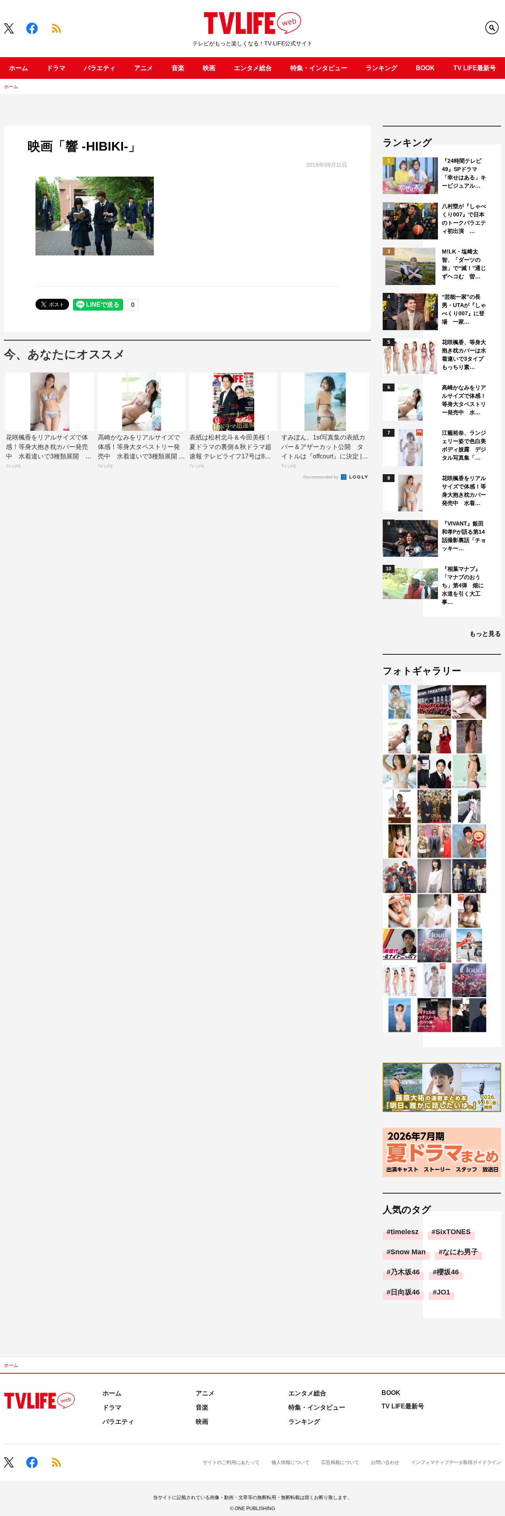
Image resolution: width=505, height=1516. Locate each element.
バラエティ (100, 68)
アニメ (143, 68)
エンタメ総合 (253, 68)
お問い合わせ (385, 1462)
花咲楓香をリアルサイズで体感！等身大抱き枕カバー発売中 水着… (464, 490)
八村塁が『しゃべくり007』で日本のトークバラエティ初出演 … (464, 218)
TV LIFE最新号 (474, 68)
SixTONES (453, 1232)
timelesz (405, 1232)
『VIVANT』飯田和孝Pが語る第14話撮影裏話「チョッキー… (464, 535)
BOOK (425, 68)
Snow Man (408, 1252)
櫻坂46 (448, 1272)
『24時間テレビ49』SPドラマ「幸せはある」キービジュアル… (464, 173)
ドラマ (56, 68)
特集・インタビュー (318, 68)
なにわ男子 (460, 1252)
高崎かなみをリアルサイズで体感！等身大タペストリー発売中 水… (464, 399)
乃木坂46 (405, 1272)
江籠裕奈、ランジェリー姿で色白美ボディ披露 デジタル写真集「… (464, 445)
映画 (209, 68)
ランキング (381, 68)
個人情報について (290, 1462)
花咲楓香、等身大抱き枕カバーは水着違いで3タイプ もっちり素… (464, 354)
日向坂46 (405, 1292)
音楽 (178, 68)
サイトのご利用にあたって (231, 1462)
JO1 (443, 1292)
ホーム (18, 68)
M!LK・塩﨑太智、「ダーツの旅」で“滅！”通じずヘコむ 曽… (464, 263)
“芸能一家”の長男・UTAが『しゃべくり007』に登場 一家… (464, 309)
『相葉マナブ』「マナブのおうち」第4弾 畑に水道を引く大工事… (463, 585)
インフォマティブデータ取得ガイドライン (456, 1462)
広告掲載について (340, 1462)
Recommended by (321, 477)
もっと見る (485, 633)
